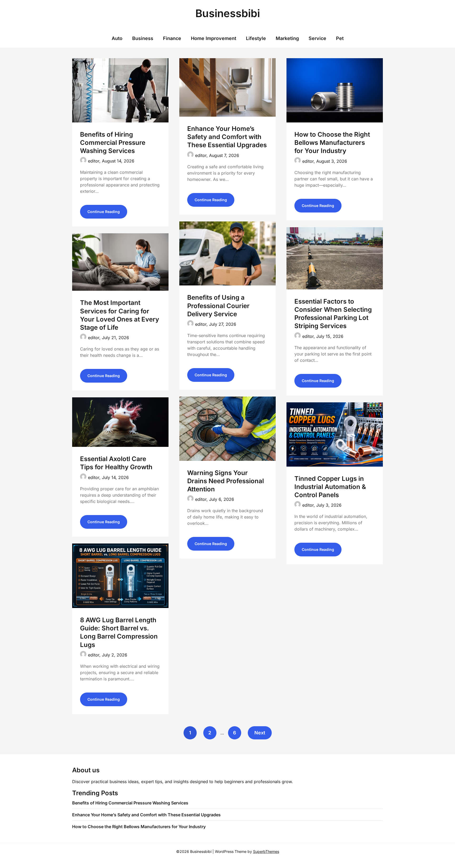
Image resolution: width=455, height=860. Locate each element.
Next (259, 732)
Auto (117, 38)
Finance (172, 38)
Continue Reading (103, 211)
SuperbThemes (266, 851)
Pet (340, 38)
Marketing (287, 38)
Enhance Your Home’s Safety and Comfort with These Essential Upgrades (227, 137)
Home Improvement (213, 38)
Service (317, 38)
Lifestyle (256, 38)
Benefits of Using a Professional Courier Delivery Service (218, 306)
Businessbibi (227, 13)
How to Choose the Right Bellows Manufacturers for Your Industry (332, 143)
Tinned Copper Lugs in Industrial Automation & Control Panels (330, 487)
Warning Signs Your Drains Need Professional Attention (225, 481)
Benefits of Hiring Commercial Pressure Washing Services (112, 143)
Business (142, 38)
